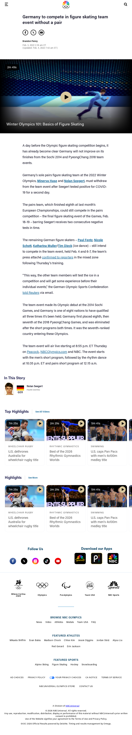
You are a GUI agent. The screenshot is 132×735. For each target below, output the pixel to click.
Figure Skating (33, 390)
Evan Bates (35, 640)
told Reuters (31, 293)
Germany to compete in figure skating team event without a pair (65, 20)
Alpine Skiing (42, 665)
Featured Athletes (66, 636)
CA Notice (91, 678)
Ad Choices (17, 678)
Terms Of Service (111, 678)
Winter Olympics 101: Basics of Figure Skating (45, 124)
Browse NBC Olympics (66, 618)
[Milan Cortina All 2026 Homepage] (66, 5)
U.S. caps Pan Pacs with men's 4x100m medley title (104, 456)
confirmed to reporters (57, 257)
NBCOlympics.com (53, 352)
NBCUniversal (72, 706)
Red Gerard (58, 647)
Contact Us (86, 686)
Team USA (82, 622)
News (39, 622)
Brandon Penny (30, 41)
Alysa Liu (118, 640)
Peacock (33, 352)
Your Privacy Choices (68, 678)
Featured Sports (66, 660)
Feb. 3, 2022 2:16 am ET (34, 45)
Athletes (59, 622)
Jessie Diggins (85, 640)
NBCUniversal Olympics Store (57, 686)
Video (48, 622)
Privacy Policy (36, 678)
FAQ (93, 622)
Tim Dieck (65, 246)
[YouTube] (58, 561)
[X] (24, 561)
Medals (70, 622)
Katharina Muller (45, 246)
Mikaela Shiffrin (18, 640)
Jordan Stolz (103, 640)
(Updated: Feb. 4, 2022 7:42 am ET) (40, 48)
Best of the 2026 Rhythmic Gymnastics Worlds (65, 456)
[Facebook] (13, 561)
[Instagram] (35, 561)
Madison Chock (52, 640)
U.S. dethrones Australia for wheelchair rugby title (23, 456)
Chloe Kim (69, 640)
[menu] (6, 5)
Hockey (74, 665)
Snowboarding (89, 665)
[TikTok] (46, 561)
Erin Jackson (73, 647)
